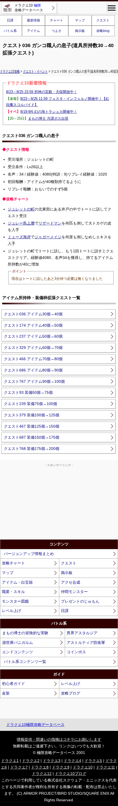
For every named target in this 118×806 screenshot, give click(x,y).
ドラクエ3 (51, 760)
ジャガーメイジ (48, 237)
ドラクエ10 (82, 767)
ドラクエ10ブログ (70, 773)
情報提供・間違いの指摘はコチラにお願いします (59, 739)
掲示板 (80, 31)
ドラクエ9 (60, 767)
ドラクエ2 (31, 760)
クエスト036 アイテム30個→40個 (33, 314)
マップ (80, 20)
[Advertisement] (59, 502)
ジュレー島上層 (21, 223)
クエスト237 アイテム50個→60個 (33, 336)
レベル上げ (11, 610)
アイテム (33, 31)
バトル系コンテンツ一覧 (25, 661)
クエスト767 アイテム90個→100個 (34, 381)
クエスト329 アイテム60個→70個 (33, 347)
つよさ (56, 31)
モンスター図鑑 (15, 601)
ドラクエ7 (19, 767)
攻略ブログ (70, 693)
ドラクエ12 (42, 773)
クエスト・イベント (35, 71)
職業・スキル (13, 591)
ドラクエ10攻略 (10, 71)
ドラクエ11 (105, 767)
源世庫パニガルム (17, 642)
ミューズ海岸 (19, 237)
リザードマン (49, 223)
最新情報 (33, 20)
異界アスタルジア (82, 633)
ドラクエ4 (72, 760)
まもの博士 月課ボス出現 (48, 118)
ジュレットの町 (21, 209)
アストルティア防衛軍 (86, 642)
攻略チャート (13, 563)
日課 (65, 610)
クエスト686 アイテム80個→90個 (33, 370)
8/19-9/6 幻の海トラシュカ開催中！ (48, 112)
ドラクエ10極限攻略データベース (35, 724)
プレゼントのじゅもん (80, 601)
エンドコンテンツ (17, 652)
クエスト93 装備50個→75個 (28, 392)
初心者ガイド (13, 683)
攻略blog (102, 31)
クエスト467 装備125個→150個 (31, 426)
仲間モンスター (74, 591)
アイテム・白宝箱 (17, 582)
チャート (56, 20)
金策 (6, 693)
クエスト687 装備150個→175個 (31, 437)
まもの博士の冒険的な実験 (25, 633)
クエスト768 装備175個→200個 (31, 448)
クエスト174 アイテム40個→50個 (33, 325)
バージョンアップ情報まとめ (29, 553)
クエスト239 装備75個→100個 (30, 403)
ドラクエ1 (10, 760)
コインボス (76, 652)
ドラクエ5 (93, 760)
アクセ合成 (70, 582)
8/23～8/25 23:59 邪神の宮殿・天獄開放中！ (41, 92)
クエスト (102, 20)
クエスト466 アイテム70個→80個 (33, 359)
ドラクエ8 (40, 767)
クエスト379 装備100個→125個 (31, 415)
